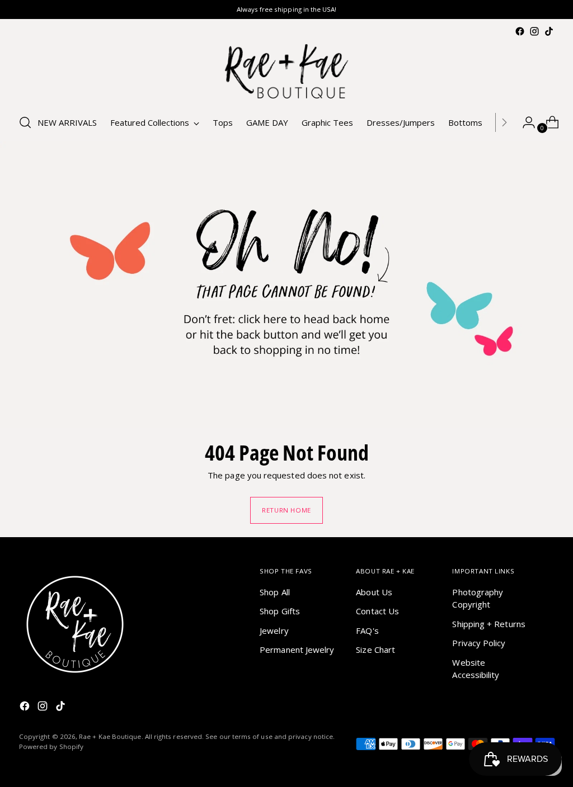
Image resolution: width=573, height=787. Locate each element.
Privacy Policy (478, 642)
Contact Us (377, 611)
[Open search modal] (25, 122)
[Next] (504, 122)
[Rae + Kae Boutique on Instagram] (534, 31)
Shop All (275, 592)
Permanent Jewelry (297, 649)
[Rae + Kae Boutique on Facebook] (520, 31)
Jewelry (274, 630)
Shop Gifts (280, 611)
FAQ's (367, 630)
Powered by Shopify (51, 746)
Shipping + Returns (488, 623)
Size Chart (375, 649)
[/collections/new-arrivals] (286, 284)
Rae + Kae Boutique (110, 736)
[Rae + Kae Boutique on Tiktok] (549, 31)
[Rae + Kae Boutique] (286, 71)
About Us (374, 592)
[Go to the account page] (524, 122)
